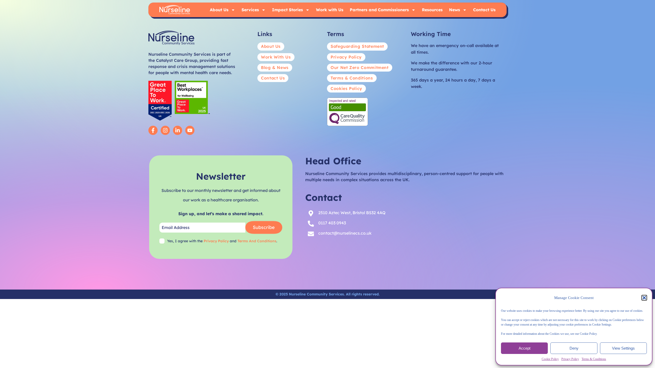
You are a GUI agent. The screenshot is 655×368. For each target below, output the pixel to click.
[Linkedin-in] (177, 130)
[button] (644, 297)
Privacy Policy (570, 359)
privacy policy (216, 241)
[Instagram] (165, 130)
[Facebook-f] (153, 130)
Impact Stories (287, 9)
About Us (219, 9)
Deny (574, 348)
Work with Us (329, 9)
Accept (524, 348)
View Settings (623, 348)
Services (250, 9)
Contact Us (484, 9)
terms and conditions (256, 241)
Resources (432, 9)
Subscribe (264, 227)
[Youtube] (189, 130)
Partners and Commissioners (379, 9)
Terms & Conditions (594, 359)
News (454, 9)
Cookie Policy (550, 359)
